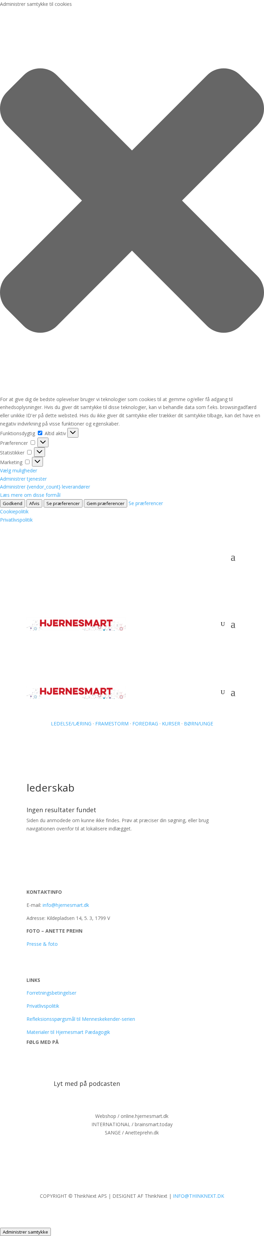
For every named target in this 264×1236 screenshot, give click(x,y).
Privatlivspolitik (16, 519)
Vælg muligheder (18, 470)
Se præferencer (63, 503)
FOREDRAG (145, 723)
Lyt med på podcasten (87, 1083)
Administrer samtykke (25, 1232)
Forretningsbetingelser (51, 992)
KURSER (171, 723)
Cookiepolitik (14, 511)
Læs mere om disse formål (30, 495)
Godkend (12, 503)
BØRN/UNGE (198, 723)
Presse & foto (42, 944)
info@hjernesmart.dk (66, 905)
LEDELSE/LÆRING (71, 723)
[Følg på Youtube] (45, 1061)
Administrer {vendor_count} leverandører (45, 486)
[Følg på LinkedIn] (59, 1061)
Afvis (34, 503)
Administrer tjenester (23, 478)
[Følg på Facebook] (31, 1061)
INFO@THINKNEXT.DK (198, 1196)
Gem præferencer (105, 503)
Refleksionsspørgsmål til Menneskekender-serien (80, 1019)
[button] (132, 201)
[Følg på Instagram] (73, 1061)
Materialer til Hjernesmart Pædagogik (68, 1032)
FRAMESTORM (112, 723)
